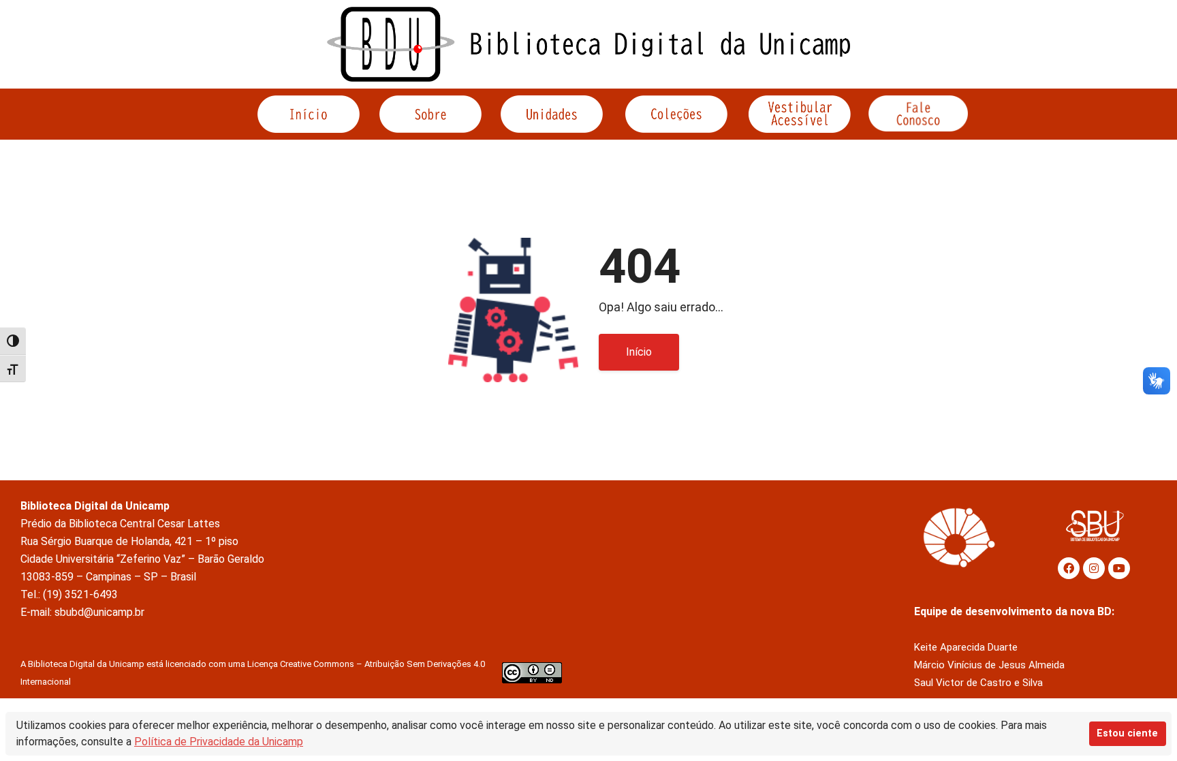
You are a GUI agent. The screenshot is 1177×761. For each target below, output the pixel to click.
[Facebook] (1069, 568)
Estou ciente (1127, 733)
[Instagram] (1094, 568)
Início (639, 351)
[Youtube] (1119, 568)
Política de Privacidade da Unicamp (218, 741)
